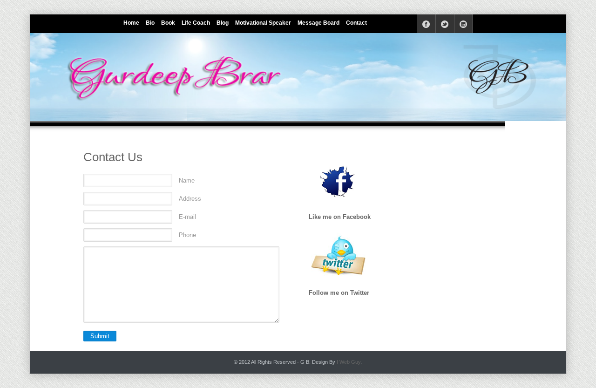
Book (168, 23)
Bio (150, 23)
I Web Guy (348, 362)
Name (187, 180)
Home (131, 23)
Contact (356, 23)
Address (190, 198)
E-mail (187, 216)
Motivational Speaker (263, 23)
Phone (187, 234)
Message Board (318, 23)
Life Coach (196, 23)
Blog (223, 23)
